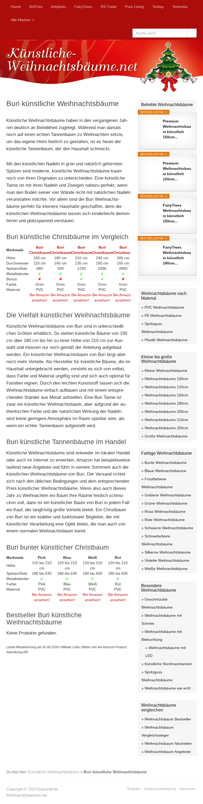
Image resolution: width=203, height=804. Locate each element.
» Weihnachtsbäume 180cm (164, 403)
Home (16, 6)
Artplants (58, 6)
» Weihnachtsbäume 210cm (164, 420)
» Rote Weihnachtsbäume (163, 520)
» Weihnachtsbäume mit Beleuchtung (161, 635)
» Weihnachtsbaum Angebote (166, 752)
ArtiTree (36, 6)
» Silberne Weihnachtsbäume (166, 552)
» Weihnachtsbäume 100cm (164, 379)
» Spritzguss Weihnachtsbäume (157, 328)
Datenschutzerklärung (160, 789)
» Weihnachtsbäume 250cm (164, 428)
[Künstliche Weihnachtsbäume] (101, 66)
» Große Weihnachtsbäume (164, 436)
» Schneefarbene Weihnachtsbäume (157, 540)
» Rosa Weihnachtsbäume (163, 511)
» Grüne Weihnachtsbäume (164, 503)
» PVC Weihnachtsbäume (162, 307)
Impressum (187, 789)
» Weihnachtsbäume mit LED (165, 652)
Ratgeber (134, 789)
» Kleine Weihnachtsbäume (164, 370)
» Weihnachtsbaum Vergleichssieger (157, 731)
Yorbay (158, 6)
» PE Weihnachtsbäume (161, 315)
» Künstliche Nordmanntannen (166, 664)
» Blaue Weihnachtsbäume (163, 471)
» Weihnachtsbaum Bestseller (166, 719)
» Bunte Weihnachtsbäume (164, 462)
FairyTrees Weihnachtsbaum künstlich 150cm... (177, 213)
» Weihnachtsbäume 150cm (164, 395)
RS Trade (109, 6)
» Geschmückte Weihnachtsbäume (157, 603)
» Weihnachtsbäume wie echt (166, 688)
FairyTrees (83, 6)
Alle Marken (21, 20)
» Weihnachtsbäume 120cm (164, 387)
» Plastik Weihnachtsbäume (164, 340)
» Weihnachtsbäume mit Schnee (161, 619)
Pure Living (134, 6)
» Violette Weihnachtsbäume (165, 560)
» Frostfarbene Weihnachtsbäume (157, 483)
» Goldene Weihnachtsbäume (166, 495)
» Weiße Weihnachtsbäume (164, 569)
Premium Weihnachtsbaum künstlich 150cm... (177, 129)
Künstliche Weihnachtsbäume (53, 772)
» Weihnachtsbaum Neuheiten (166, 743)
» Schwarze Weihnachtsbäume (167, 528)
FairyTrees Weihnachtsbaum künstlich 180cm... (177, 255)
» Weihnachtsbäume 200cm (164, 411)
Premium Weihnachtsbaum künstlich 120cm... (177, 171)
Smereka (179, 6)
